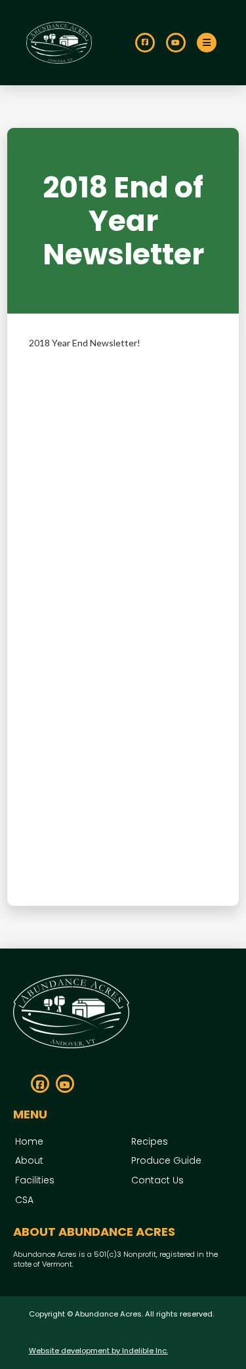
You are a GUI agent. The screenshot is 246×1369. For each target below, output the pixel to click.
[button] (206, 42)
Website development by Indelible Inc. (98, 1350)
